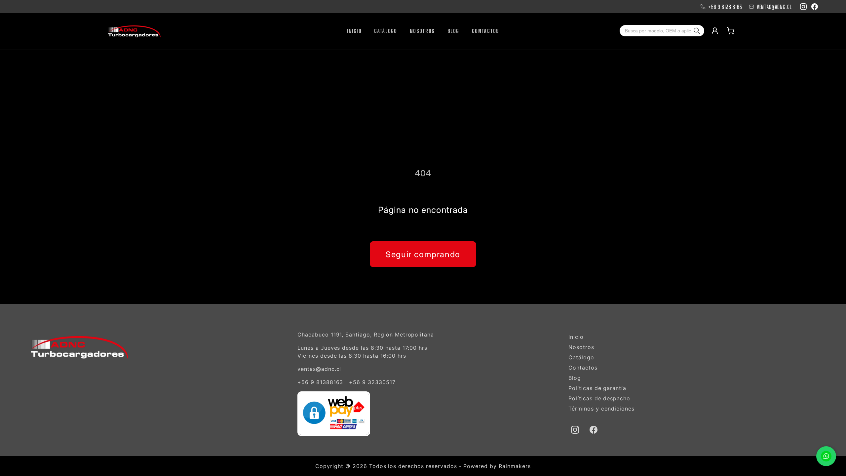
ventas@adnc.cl (319, 369)
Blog (574, 378)
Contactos (582, 367)
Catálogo (581, 357)
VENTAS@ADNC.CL (774, 7)
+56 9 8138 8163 (725, 7)
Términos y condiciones (601, 408)
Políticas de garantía (597, 388)
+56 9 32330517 (372, 382)
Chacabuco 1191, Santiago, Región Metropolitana (365, 334)
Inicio (576, 337)
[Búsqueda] (698, 30)
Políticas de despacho (599, 398)
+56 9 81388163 (320, 382)
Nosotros (581, 347)
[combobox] (656, 31)
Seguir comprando (423, 254)
